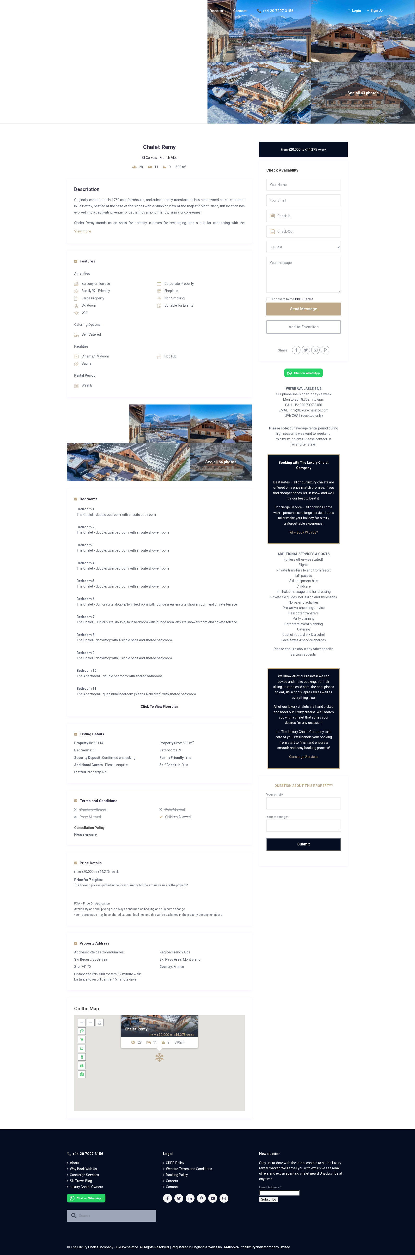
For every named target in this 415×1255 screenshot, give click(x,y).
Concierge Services (303, 757)
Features (87, 261)
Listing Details (92, 734)
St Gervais (149, 158)
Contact (240, 11)
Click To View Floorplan (159, 706)
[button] (159, 1057)
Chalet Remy (136, 1029)
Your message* (277, 817)
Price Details (91, 863)
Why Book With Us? (303, 532)
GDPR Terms (304, 299)
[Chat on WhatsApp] (303, 373)
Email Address (270, 1187)
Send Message (303, 309)
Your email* (274, 794)
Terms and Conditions (98, 801)
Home (124, 11)
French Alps (168, 158)
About (144, 11)
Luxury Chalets (176, 11)
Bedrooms (88, 499)
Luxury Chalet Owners (86, 1187)
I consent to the (292, 299)
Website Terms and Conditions (189, 1169)
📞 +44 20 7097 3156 (275, 11)
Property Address (95, 943)
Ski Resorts (213, 11)
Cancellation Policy (89, 828)
